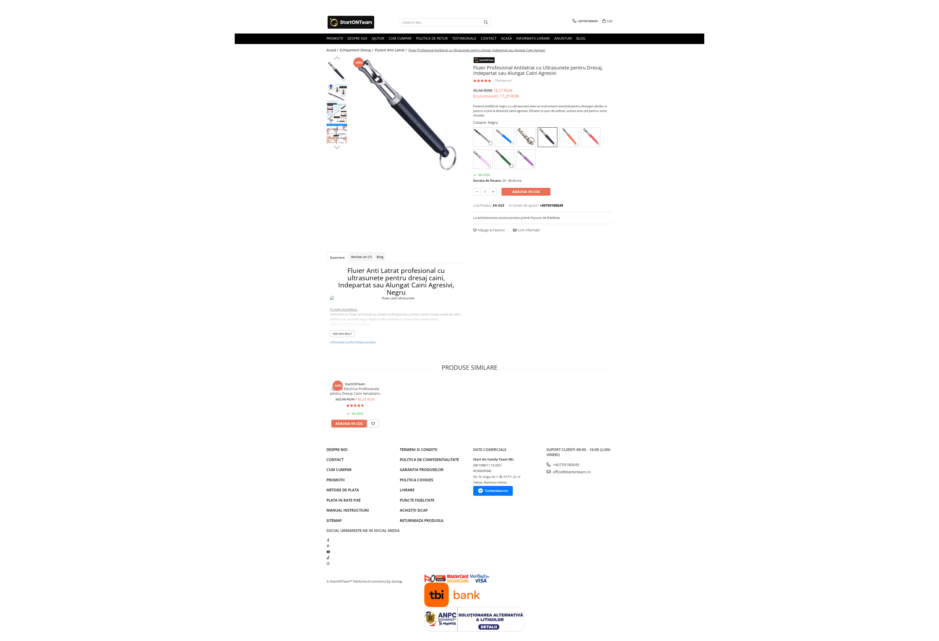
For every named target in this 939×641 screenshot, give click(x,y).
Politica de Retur (432, 38)
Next (337, 146)
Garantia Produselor (422, 469)
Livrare (407, 489)
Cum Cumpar (400, 38)
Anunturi (563, 38)
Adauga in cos (526, 191)
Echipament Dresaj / (357, 50)
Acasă (506, 38)
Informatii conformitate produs (353, 342)
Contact (489, 38)
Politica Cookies (416, 479)
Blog (580, 38)
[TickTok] (328, 557)
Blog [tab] (380, 257)
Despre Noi (357, 38)
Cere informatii (528, 230)
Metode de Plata (342, 489)
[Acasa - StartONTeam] (350, 22)
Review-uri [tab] (361, 257)
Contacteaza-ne (496, 491)
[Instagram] (328, 563)
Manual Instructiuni (347, 510)
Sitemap (334, 520)
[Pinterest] (328, 546)
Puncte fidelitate (417, 500)
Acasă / (332, 50)
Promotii (334, 38)
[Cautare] (485, 22)
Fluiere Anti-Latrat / (391, 50)
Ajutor (378, 38)
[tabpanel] (408, 114)
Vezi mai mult (342, 334)
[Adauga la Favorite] (373, 423)
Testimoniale (464, 38)
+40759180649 (565, 464)
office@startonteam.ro (571, 471)
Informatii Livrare (533, 38)
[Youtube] (328, 552)
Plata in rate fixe (343, 500)
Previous (337, 58)
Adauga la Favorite (491, 230)
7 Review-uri (503, 80)
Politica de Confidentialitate (429, 459)
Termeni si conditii (418, 449)
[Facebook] (328, 540)
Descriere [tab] (337, 257)
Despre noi (337, 449)
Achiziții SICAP (414, 510)
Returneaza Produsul (422, 520)
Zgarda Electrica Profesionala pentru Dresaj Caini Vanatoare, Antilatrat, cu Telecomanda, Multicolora (355, 391)
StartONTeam (355, 384)
